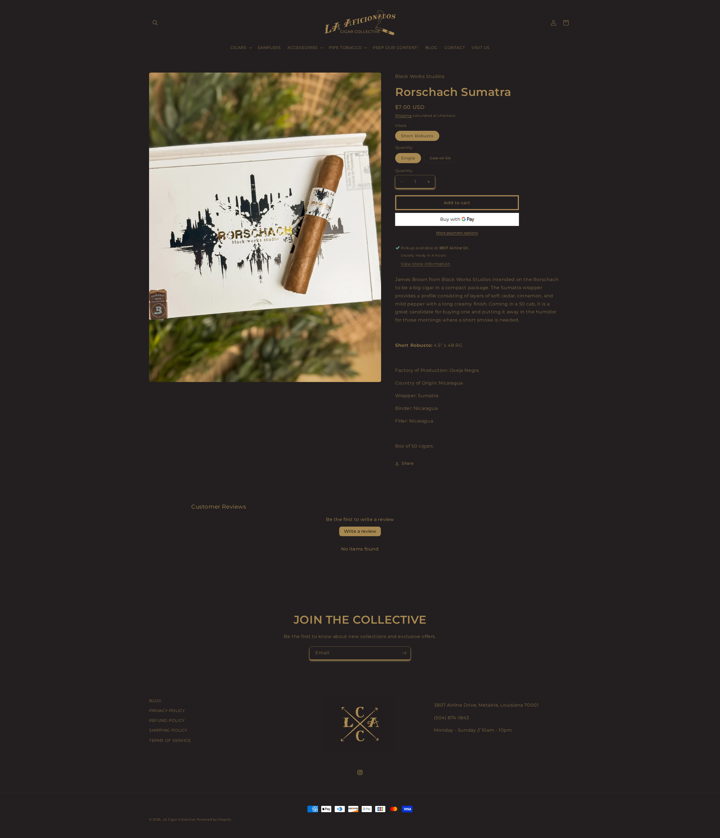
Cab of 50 (443, 159)
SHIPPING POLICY (168, 730)
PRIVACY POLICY (167, 710)
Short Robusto (417, 135)
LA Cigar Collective (179, 819)
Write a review (360, 531)
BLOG (155, 700)
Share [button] (408, 463)
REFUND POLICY (167, 720)
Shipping (403, 115)
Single (408, 158)
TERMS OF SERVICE (170, 740)
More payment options (457, 233)
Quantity (403, 170)
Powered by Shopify (214, 819)
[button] (155, 23)
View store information (425, 263)
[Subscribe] (404, 653)
